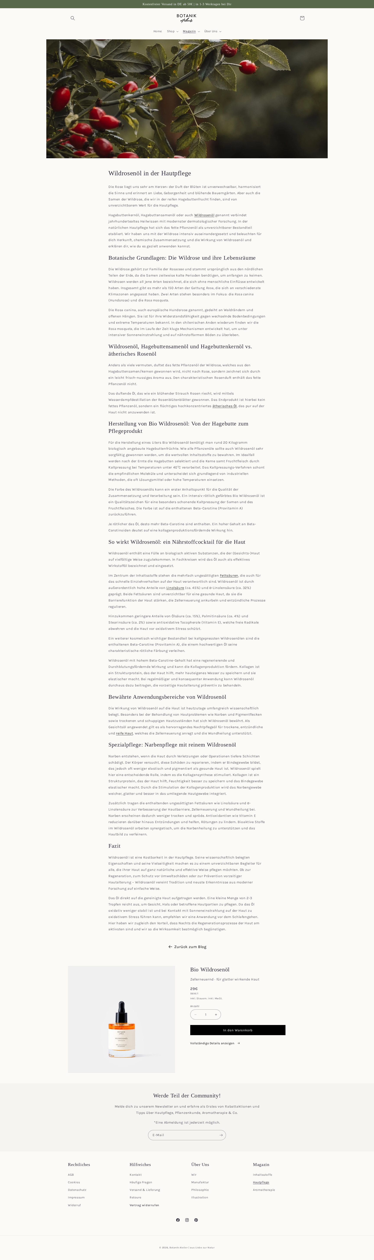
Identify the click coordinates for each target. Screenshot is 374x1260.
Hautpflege (261, 1182)
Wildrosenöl (204, 215)
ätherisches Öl (225, 406)
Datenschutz (77, 1190)
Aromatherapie (264, 1190)
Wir (194, 1175)
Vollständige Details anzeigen (212, 1043)
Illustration (199, 1197)
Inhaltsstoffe (262, 1175)
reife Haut (124, 733)
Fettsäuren (229, 575)
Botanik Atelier (178, 1247)
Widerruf (74, 1205)
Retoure (135, 1197)
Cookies (74, 1182)
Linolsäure (175, 588)
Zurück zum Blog (190, 946)
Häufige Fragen (141, 1182)
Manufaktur (200, 1182)
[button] (72, 18)
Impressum (76, 1197)
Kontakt (136, 1175)
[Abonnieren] (221, 1135)
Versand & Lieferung (145, 1190)
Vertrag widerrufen (144, 1205)
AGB (71, 1175)
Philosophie (200, 1190)
